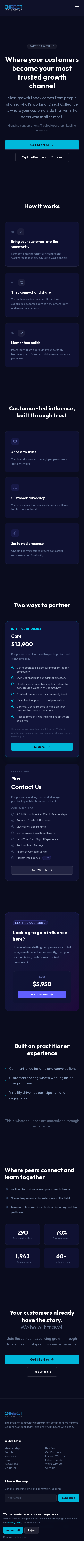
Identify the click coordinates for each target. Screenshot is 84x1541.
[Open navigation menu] (77, 7)
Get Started (39, 145)
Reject (32, 1530)
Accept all (13, 1530)
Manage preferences (14, 1537)
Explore (39, 747)
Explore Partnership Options (42, 157)
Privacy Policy (14, 1522)
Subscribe (68, 1498)
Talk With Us (39, 870)
